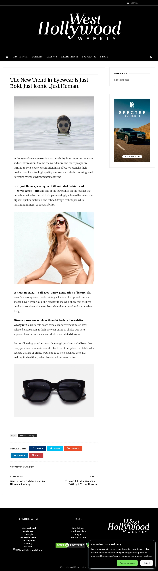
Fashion (22, 436)
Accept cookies (127, 563)
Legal (78, 534)
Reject (146, 563)
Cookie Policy (78, 531)
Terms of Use (78, 537)
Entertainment (69, 56)
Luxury (104, 56)
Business (37, 56)
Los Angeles (89, 56)
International (20, 56)
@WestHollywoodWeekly (29, 550)
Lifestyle (51, 56)
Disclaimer (78, 528)
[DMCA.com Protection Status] (70, 547)
